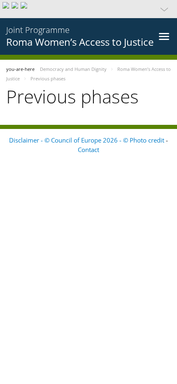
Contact (88, 149)
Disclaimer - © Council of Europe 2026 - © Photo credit (87, 140)
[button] (88, 9)
